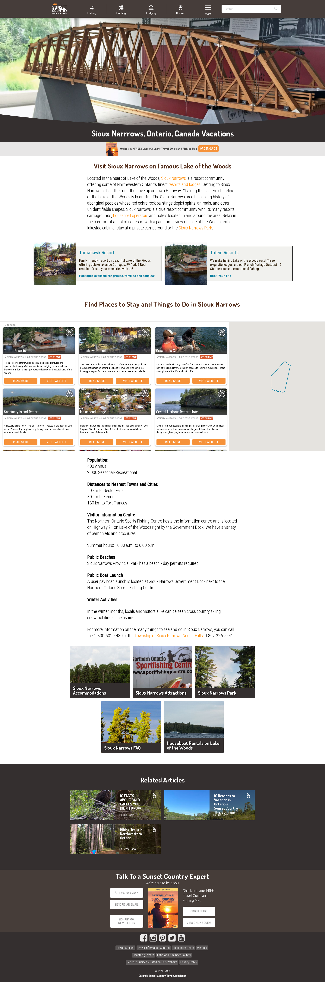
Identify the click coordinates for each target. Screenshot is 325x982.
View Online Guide (199, 923)
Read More (21, 381)
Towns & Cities (125, 948)
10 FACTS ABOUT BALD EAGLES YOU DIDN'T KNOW (115, 805)
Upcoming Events (143, 955)
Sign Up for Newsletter (126, 921)
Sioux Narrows (173, 178)
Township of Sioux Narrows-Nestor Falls (168, 635)
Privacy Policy (188, 962)
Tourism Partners (183, 948)
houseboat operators (130, 215)
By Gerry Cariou (128, 849)
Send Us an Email (126, 904)
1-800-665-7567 (128, 893)
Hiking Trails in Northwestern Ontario (115, 839)
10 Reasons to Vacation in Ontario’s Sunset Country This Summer (209, 805)
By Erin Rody (126, 815)
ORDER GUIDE (208, 148)
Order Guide (199, 911)
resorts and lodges (184, 184)
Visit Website (57, 381)
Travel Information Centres (153, 948)
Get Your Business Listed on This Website (152, 962)
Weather (202, 948)
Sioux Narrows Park (195, 228)
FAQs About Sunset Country (174, 955)
